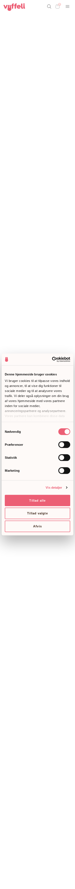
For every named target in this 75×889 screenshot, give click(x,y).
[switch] (64, 444)
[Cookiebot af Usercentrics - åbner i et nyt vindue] (53, 359)
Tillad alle (37, 500)
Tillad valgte (37, 513)
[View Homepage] (14, 7)
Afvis (37, 526)
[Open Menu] (67, 6)
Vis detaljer (54, 487)
